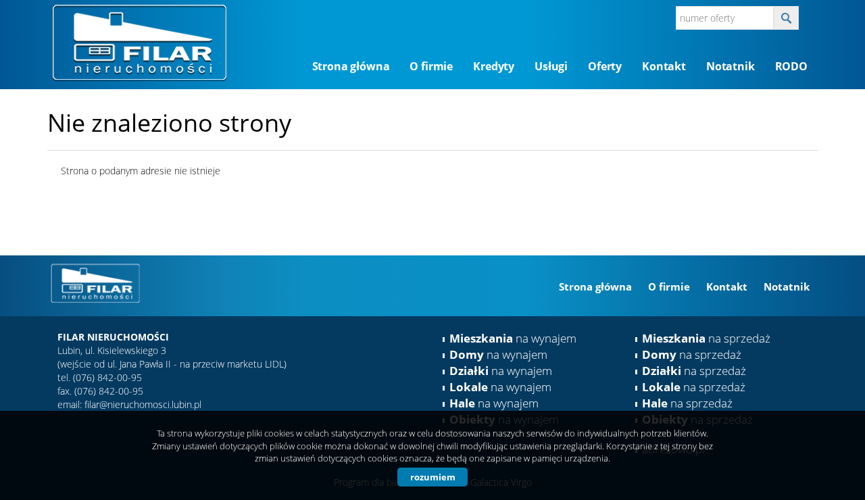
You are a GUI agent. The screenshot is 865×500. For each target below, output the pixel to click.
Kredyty (493, 66)
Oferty (605, 66)
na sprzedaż (706, 338)
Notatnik (730, 66)
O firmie (431, 66)
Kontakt (664, 66)
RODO (791, 66)
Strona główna (351, 66)
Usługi (551, 66)
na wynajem (512, 338)
